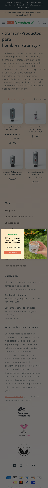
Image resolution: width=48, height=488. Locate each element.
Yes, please (12, 252)
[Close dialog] (45, 230)
